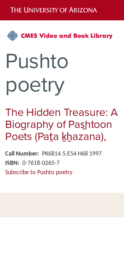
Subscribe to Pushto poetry (38, 172)
